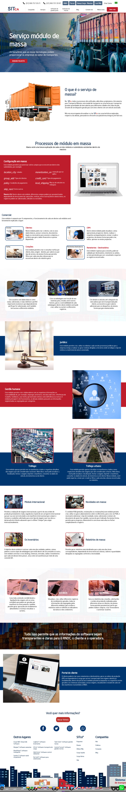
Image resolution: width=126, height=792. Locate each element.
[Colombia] (39, 788)
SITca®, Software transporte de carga (43, 748)
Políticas (97, 745)
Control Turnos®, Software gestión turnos (62, 748)
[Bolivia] (28, 788)
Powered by (59, 791)
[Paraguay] (79, 788)
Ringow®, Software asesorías (22, 747)
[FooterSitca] (43, 728)
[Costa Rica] (43, 788)
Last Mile (98, 3)
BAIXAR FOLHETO (18, 61)
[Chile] (36, 788)
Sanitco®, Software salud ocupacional (21, 756)
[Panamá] (75, 788)
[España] (57, 788)
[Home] (13, 9)
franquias (98, 749)
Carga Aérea (80, 756)
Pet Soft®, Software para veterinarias (41, 758)
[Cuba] (46, 788)
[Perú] (82, 788)
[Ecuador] (50, 788)
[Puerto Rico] (86, 788)
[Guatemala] (61, 788)
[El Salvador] (54, 788)
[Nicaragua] (72, 788)
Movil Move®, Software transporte (20, 751)
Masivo (79, 745)
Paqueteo (79, 741)
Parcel (72, 3)
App (78, 760)
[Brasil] (32, 788)
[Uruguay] (93, 788)
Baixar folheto (63, 719)
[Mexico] (68, 788)
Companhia (101, 737)
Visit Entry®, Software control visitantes (42, 753)
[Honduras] (64, 788)
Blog (96, 752)
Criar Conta (108, 3)
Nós (96, 741)
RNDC (66, 3)
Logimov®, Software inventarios (39, 743)
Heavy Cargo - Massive (85, 3)
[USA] (97, 788)
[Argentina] (24, 788)
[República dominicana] (90, 788)
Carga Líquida (81, 752)
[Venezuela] (100, 788)
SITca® (80, 737)
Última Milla (80, 749)
